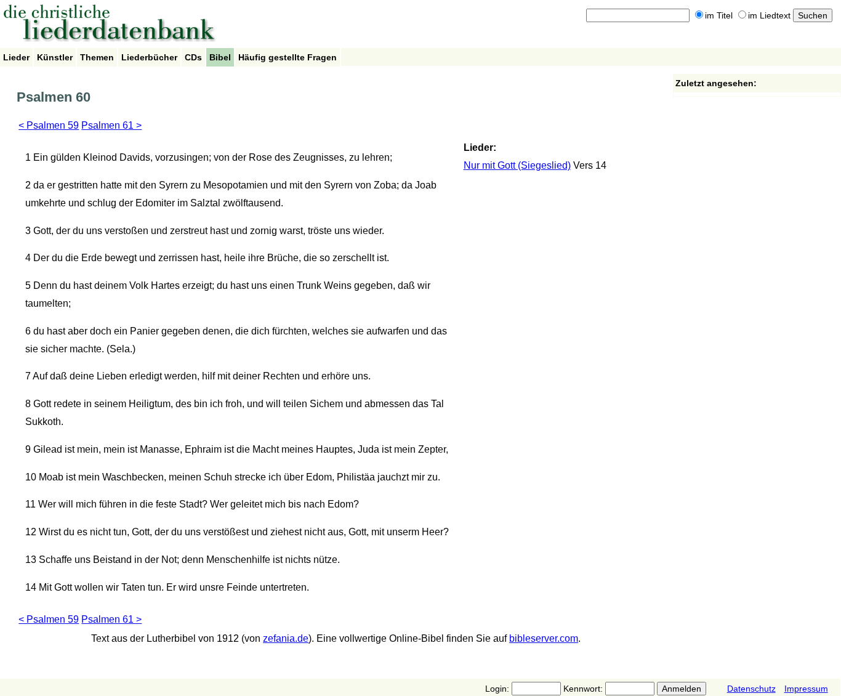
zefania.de (285, 638)
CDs (193, 57)
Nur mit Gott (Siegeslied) (517, 165)
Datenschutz (751, 689)
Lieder (16, 57)
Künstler (55, 57)
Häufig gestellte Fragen (287, 57)
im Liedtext (769, 15)
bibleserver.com (543, 638)
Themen (97, 57)
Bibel (220, 57)
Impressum (806, 689)
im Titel (719, 15)
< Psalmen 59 (48, 125)
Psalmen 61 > (111, 125)
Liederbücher (149, 57)
